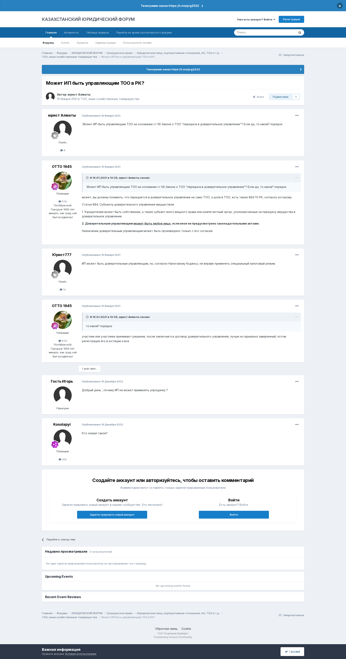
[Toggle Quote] (88, 177)
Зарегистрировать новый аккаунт (112, 514)
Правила (82, 42)
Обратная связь (166, 628)
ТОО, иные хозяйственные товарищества (109, 99)
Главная (51, 32)
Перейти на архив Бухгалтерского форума (144, 32)
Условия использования (80, 653)
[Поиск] (299, 32)
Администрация (105, 42)
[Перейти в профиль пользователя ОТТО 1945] (63, 181)
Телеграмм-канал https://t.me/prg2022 (170, 5)
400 (64, 459)
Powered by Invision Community (173, 637)
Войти (234, 514)
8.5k (64, 201)
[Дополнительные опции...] (297, 115)
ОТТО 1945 (62, 166)
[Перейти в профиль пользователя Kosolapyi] (63, 438)
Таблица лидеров (97, 32)
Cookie (186, 628)
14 (64, 289)
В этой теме (283, 32)
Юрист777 (61, 255)
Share (259, 96)
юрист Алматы (79, 94)
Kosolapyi (62, 424)
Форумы (48, 42)
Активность (71, 32)
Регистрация (291, 19)
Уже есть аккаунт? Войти (255, 19)
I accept (294, 651)
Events (65, 42)
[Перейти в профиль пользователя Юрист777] (63, 269)
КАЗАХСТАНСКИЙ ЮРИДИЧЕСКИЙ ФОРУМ (88, 19)
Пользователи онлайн (137, 42)
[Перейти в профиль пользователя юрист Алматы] (50, 96)
